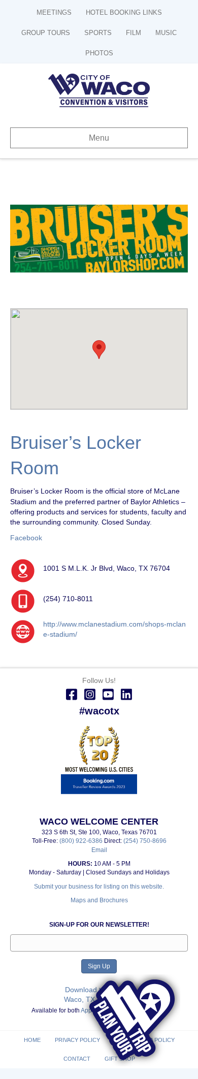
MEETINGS (54, 12)
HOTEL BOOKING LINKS (124, 12)
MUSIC (166, 33)
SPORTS (98, 33)
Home (32, 1040)
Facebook (26, 538)
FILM (133, 33)
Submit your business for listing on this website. (99, 886)
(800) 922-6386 (81, 840)
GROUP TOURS (45, 33)
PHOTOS (99, 53)
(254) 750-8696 (145, 840)
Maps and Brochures (99, 900)
